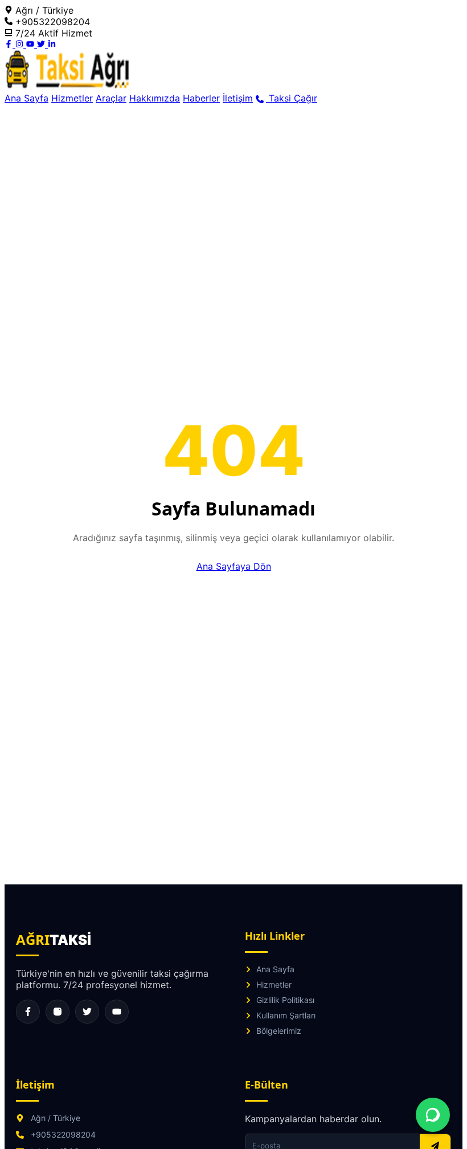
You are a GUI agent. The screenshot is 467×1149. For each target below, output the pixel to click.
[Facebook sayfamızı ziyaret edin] (28, 1012)
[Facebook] (10, 44)
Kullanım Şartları (286, 1015)
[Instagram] (20, 44)
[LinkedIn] (52, 44)
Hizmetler (72, 98)
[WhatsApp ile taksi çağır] (433, 1115)
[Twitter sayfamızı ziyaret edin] (87, 1012)
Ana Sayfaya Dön (233, 566)
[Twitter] (42, 44)
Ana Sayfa (26, 98)
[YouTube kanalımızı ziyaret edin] (117, 1012)
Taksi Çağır (291, 98)
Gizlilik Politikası (285, 1000)
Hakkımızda (154, 98)
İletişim (238, 98)
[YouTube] (31, 44)
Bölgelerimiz (278, 1031)
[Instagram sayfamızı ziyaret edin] (57, 1012)
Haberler (201, 98)
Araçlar (111, 98)
